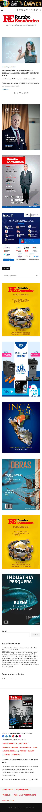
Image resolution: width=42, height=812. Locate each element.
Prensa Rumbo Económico (13, 79)
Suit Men (22, 751)
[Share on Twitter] (20, 93)
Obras (35, 747)
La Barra (6, 755)
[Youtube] (27, 10)
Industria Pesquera (10, 747)
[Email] (29, 10)
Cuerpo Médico (25, 747)
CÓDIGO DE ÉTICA (8, 800)
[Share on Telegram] (27, 93)
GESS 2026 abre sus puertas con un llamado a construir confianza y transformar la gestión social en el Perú (19, 653)
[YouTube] (13, 736)
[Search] (40, 10)
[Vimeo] (32, 10)
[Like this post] (14, 93)
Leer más (5, 89)
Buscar (4, 631)
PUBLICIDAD (6, 795)
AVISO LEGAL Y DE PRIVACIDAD (25, 795)
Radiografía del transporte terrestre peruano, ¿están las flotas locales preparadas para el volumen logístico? (20, 661)
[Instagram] (22, 10)
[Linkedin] (24, 10)
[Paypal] (37, 10)
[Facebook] (17, 10)
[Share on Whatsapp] (25, 93)
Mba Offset (16, 755)
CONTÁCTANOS (7, 790)
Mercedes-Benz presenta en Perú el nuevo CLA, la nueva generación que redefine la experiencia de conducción (20, 657)
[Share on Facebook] (17, 93)
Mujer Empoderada (10, 751)
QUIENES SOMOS (22, 790)
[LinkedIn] (10, 736)
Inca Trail (23, 743)
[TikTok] (16, 736)
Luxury (31, 751)
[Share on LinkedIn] (22, 93)
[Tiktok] (34, 10)
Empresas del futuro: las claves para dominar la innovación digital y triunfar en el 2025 (20, 73)
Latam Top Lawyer (10, 743)
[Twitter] (19, 10)
